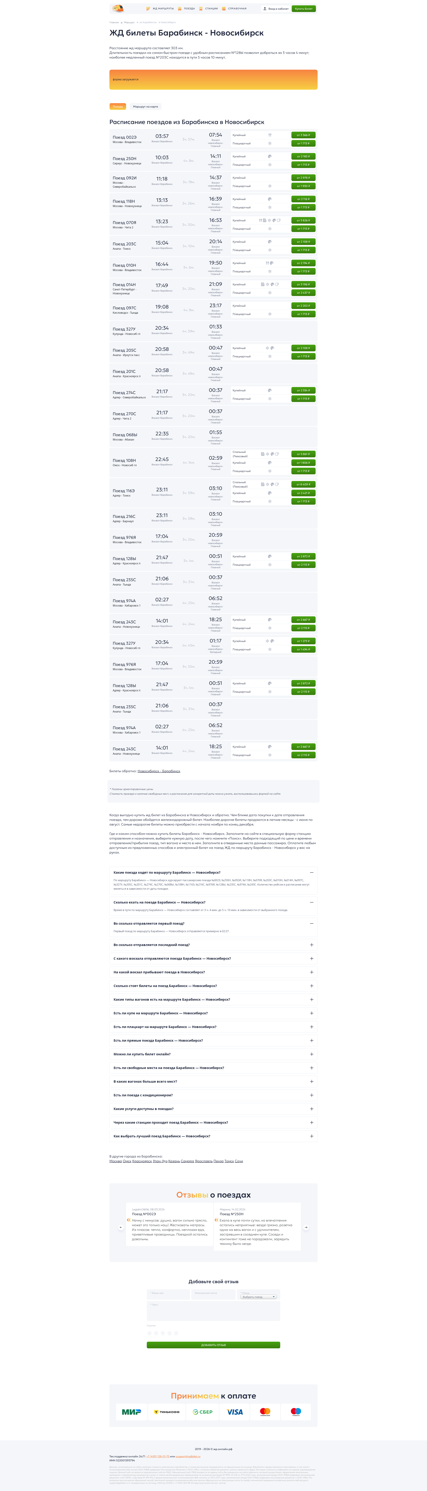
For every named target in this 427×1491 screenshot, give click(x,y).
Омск (127, 1161)
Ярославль (204, 1161)
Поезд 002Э (125, 137)
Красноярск (142, 1161)
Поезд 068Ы (125, 434)
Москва (115, 1161)
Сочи (239, 1161)
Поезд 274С (124, 392)
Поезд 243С (124, 622)
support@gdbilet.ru (188, 1456)
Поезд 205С (124, 350)
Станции (211, 8)
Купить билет (304, 8)
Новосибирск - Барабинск (159, 771)
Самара (187, 1161)
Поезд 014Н (124, 284)
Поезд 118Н (124, 201)
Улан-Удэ (160, 1161)
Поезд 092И (125, 178)
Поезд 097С (124, 308)
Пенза (219, 1161)
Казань (174, 1161)
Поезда (189, 8)
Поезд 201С (124, 371)
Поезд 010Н (124, 265)
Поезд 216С (124, 516)
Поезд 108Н (124, 460)
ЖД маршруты (163, 8)
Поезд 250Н (124, 158)
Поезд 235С (124, 579)
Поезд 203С (124, 244)
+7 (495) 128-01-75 (157, 1456)
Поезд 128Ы (124, 558)
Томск (229, 1161)
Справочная (237, 8)
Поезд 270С (124, 413)
